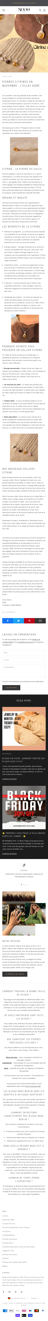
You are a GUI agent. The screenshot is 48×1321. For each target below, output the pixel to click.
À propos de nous (15, 974)
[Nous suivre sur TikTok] (22, 1292)
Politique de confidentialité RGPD (14, 1262)
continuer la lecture (9, 779)
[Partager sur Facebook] (7, 620)
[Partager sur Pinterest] (29, 620)
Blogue (4, 1266)
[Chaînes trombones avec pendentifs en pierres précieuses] (24, 447)
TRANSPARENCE (8, 1235)
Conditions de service (25, 642)
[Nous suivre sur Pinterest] (15, 1292)
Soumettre (11, 688)
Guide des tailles (8, 1220)
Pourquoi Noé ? (8, 1243)
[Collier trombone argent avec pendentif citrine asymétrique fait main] (25, 328)
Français (34, 1298)
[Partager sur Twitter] (18, 620)
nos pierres (6, 1231)
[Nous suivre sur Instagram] (9, 1292)
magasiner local (8, 1251)
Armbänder (6, 754)
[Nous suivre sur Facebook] (3, 1292)
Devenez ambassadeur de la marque (15, 1227)
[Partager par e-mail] (40, 620)
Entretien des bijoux (9, 1239)
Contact (5, 1216)
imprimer (5, 1258)
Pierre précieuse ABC (33, 1086)
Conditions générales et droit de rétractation (18, 1247)
